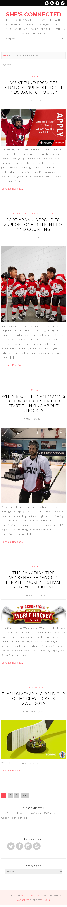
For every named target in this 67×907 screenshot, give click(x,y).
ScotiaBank (46, 213)
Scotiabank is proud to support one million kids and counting (33, 224)
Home (6, 55)
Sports (39, 687)
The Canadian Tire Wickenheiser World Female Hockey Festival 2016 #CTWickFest (33, 579)
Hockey (33, 76)
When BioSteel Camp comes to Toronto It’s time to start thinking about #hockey (33, 403)
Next (24, 795)
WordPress (22, 900)
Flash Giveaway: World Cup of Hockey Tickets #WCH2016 (33, 698)
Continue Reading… (12, 188)
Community (20, 213)
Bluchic (46, 900)
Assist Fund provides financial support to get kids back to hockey (33, 87)
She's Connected (33, 14)
